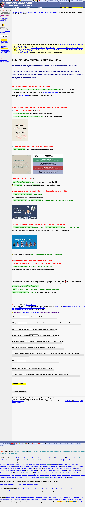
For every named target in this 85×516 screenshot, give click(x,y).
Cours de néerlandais (76, 488)
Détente (27, 7)
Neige (57, 468)
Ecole (53, 462)
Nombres (62, 468)
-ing (12, 457)
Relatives (74, 472)
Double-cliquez (23, 52)
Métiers (45, 468)
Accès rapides (4, 41)
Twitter (19, 484)
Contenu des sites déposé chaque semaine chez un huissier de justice (32, 499)
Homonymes (3, 466)
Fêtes (27, 464)
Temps (59, 475)
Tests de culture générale (6, 491)
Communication (22, 460)
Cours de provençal (48, 491)
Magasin (58, 466)
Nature (53, 468)
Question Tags (67, 472)
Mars (1, 468)
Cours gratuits (5, 443)
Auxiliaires (2, 460)
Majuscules (69, 466)
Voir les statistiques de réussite (22, 309)
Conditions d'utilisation (41, 497)
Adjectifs (46, 457)
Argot (71, 457)
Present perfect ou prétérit (59, 49)
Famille (78, 462)
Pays (31, 470)
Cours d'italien (56, 488)
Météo (49, 468)
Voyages (65, 477)
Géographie (54, 464)
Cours (2, 7)
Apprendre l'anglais (18, 12)
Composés (43, 460)
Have (72, 464)
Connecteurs (72, 460)
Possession (63, 470)
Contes (78, 460)
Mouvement (20, 468)
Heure (76, 464)
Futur (23, 464)
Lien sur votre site (5, 53)
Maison (63, 466)
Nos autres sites (4, 61)
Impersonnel (10, 466)
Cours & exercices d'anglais (34, 12)
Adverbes (51, 457)
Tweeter (28, 305)
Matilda (5, 468)
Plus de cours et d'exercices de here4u (32, 308)
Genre (30, 464)
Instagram (3, 484)
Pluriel (35, 470)
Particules (18, 470)
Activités (40, 457)
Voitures (60, 477)
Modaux (10, 468)
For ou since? (11, 464)
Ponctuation (56, 470)
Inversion (26, 466)
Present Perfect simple (38, 48)
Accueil (2, 38)
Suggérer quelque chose (43, 475)
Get (34, 464)
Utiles (40, 7)
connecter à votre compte (31, 312)
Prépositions (37, 472)
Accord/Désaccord (32, 457)
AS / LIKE (16, 457)
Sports (12, 475)
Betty (10, 460)
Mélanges (31, 468)
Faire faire (72, 462)
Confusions (62, 44)
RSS (24, 484)
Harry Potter (67, 464)
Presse (2, 47)
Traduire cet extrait (5, 51)
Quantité (54, 472)
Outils (72, 443)
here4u (57, 306)
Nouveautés (4, 45)
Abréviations (23, 457)
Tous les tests (10, 477)
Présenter (48, 472)
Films (4, 464)
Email (36, 484)
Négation (78, 468)
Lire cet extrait (4, 42)
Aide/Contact (4, 40)
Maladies (81, 466)
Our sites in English (11, 493)
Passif (23, 470)
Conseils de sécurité (53, 497)
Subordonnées (32, 475)
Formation (18, 464)
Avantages (3, 20)
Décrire (49, 462)
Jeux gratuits (3, 60)
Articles (76, 457)
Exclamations (65, 462)
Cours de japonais (18, 491)
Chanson (14, 460)
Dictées (45, 462)
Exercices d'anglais (51, 12)
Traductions (21, 477)
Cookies (69, 499)
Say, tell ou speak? (5, 475)
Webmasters (4, 52)
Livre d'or (3, 43)
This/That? (3, 477)
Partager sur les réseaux (6, 504)
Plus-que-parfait (72, 44)
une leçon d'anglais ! (5, 31)
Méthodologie (38, 468)
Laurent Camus (10, 497)
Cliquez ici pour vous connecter (5, 12)
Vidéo (51, 477)
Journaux (36, 466)
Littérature (52, 466)
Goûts (37, 464)
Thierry (83, 475)
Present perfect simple (42, 49)
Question (60, 472)
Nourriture (72, 468)
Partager (33, 305)
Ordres (7, 470)
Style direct (18, 475)
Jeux (55, 443)
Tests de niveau (66, 475)
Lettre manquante (44, 466)
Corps (15, 462)
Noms (67, 468)
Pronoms (2, 472)
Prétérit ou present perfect (26, 49)
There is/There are (75, 475)
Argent (67, 457)
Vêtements (70, 477)
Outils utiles (76, 491)
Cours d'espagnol (46, 488)
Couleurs (20, 462)
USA (37, 477)
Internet (21, 466)
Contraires (10, 462)
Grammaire (43, 464)
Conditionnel (50, 460)
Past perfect (28, 51)
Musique (26, 468)
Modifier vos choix (77, 499)
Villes (55, 477)
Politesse (49, 470)
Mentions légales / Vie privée (58, 499)
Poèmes (69, 470)
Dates (34, 462)
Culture (50, 443)
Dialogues (39, 462)
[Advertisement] (48, 27)
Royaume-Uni (80, 472)
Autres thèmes (27, 46)
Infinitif (17, 466)
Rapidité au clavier (29, 491)
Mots (14, 468)
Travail (27, 477)
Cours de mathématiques (34, 488)
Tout (16, 477)
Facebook (11, 484)
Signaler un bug (5, 50)
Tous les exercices (18, 401)
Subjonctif (24, 475)
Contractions (3, 462)
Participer (16, 7)
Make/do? (75, 466)
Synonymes (53, 475)
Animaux (63, 457)
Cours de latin (38, 491)
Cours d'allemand (65, 488)
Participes (12, 470)
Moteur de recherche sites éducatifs (63, 491)
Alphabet (57, 457)
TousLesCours (63, 443)
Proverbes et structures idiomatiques (23, 472)
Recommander (4, 48)
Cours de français (22, 488)
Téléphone (32, 477)
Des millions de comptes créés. (4, 17)
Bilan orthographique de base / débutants (70, 48)
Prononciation (9, 472)
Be (7, 460)
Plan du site (4, 46)
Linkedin (30, 484)
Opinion (2, 470)
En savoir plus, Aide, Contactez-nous (24, 497)
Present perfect (50, 48)
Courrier (26, 462)
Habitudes (60, 464)
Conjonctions (64, 460)
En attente (58, 462)
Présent (43, 472)
